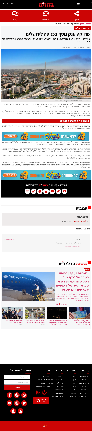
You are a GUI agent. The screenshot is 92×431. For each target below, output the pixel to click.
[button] (78, 4)
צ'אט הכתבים (46, 20)
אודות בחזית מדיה (57, 396)
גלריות (74, 386)
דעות (74, 383)
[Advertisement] (46, 347)
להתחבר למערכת (80, 221)
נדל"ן (82, 24)
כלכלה (88, 24)
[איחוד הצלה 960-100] (45, 140)
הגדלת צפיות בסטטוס (43, 386)
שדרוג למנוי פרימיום (57, 383)
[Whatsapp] (24, 395)
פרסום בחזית (46, 376)
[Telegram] (17, 395)
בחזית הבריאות (84, 383)
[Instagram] (17, 403)
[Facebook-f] (9, 395)
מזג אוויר (73, 393)
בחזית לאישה (84, 390)
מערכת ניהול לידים (44, 379)
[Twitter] (24, 403)
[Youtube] (9, 403)
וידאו (74, 376)
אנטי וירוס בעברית (44, 383)
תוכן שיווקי (73, 396)
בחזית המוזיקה (84, 396)
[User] (13, 411)
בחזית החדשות (84, 379)
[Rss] (20, 411)
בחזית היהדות (84, 393)
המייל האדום (59, 386)
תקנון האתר (59, 393)
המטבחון (73, 390)
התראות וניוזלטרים (57, 379)
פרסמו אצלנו (59, 390)
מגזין (74, 379)
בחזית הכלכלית (84, 386)
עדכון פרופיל (59, 376)
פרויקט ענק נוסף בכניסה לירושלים (58, 34)
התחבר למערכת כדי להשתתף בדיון (72, 246)
